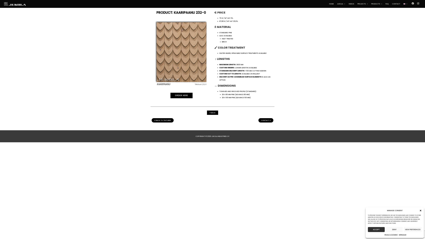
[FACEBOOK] (412, 4)
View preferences (412, 229)
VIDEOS (351, 4)
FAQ (387, 4)
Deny (394, 229)
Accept (376, 229)
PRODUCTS (375, 4)
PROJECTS (361, 4)
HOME (331, 4)
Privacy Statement (391, 235)
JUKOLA (340, 4)
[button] (420, 210)
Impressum (402, 235)
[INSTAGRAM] (418, 4)
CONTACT (396, 4)
